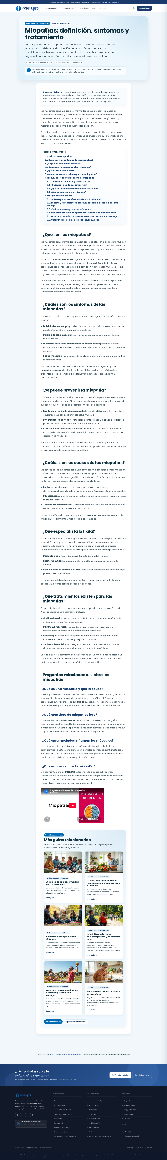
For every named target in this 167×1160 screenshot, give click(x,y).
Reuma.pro (28, 1148)
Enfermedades (51, 8)
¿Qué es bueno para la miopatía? (66, 192)
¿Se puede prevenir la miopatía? (63, 163)
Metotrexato (93, 1105)
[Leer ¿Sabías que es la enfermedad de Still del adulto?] (63, 862)
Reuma (49, 1054)
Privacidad (139, 1148)
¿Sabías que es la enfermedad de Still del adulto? (74, 199)
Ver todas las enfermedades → (65, 1136)
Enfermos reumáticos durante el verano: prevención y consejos (83, 216)
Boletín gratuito (143, 1075)
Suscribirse (145, 8)
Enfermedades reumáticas (37, 23)
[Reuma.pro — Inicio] (27, 8)
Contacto (102, 8)
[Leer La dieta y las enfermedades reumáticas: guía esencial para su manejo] (104, 862)
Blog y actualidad (130, 1110)
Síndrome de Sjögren (61, 1132)
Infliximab (92, 1114)
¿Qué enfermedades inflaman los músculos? (72, 188)
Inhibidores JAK (94, 1123)
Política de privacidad (131, 1136)
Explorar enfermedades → (110, 2)
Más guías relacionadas (58, 195)
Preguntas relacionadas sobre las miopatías (69, 177)
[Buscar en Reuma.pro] (134, 8)
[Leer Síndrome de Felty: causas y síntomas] (63, 916)
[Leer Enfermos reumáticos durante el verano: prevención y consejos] (63, 972)
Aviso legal (127, 1132)
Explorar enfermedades (75, 1021)
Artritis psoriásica (60, 1105)
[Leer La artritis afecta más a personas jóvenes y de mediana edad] (104, 916)
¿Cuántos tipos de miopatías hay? (67, 185)
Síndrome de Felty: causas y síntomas (69, 209)
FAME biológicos (94, 1119)
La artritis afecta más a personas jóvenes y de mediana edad (81, 212)
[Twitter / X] (22, 1115)
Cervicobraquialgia (130, 1105)
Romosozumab (94, 1127)
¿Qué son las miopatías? (58, 156)
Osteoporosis (59, 1123)
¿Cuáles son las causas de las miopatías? (68, 167)
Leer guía (51, 898)
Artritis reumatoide (60, 1101)
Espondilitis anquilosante (63, 1110)
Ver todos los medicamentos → (100, 1136)
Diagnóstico (84, 8)
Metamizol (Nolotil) (95, 1101)
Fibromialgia (58, 1119)
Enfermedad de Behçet (62, 1127)
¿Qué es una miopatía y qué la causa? (68, 181)
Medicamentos (68, 8)
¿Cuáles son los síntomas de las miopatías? (69, 160)
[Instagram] (27, 1115)
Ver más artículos (53, 1021)
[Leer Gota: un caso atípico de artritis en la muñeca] (104, 972)
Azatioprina (93, 1110)
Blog (93, 8)
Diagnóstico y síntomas (132, 1101)
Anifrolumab (93, 1132)
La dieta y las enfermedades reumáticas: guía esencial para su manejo (103, 883)
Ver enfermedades (121, 1075)
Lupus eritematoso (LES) (63, 1114)
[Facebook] (17, 1115)
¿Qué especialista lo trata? (60, 170)
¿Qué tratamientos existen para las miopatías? (71, 174)
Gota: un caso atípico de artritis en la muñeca (73, 220)
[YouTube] (32, 1115)
